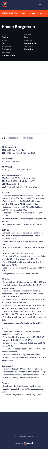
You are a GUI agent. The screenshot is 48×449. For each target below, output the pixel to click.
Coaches (31, 13)
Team (23, 13)
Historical (27, 137)
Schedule (42, 13)
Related (13, 137)
